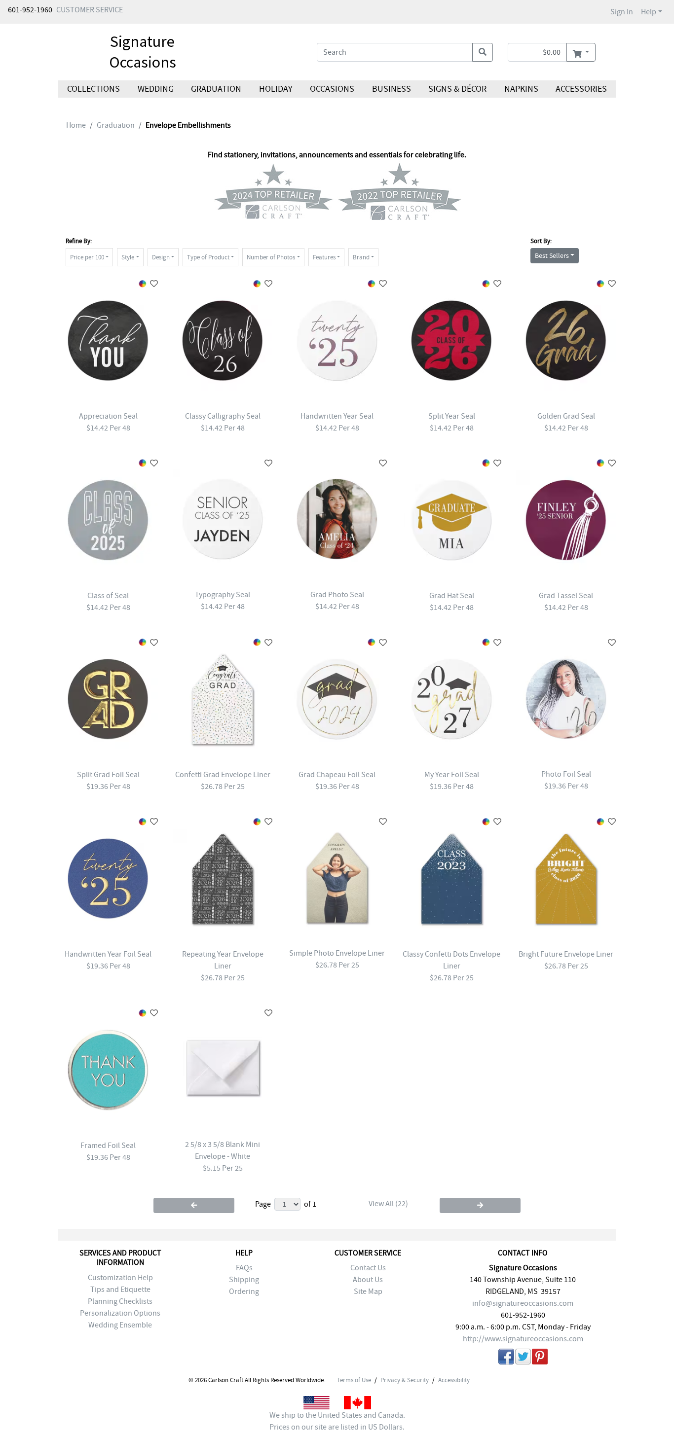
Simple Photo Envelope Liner (337, 953)
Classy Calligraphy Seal (223, 416)
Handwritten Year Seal (337, 416)
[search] (482, 52)
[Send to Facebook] (506, 1358)
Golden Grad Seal (566, 416)
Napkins (521, 89)
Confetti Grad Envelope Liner (222, 775)
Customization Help (120, 1278)
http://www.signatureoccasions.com (523, 1339)
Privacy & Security (404, 1380)
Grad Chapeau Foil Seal (337, 775)
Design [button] (161, 257)
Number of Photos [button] (271, 257)
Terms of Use (354, 1380)
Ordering (244, 1291)
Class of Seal (108, 596)
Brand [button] (361, 257)
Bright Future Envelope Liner (566, 954)
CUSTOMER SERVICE (89, 10)
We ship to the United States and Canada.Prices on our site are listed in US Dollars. (337, 1421)
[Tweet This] (523, 1358)
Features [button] (324, 257)
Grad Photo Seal (337, 595)
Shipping (244, 1280)
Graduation (216, 89)
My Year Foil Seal (451, 775)
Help (648, 12)
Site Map (368, 1291)
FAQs (244, 1268)
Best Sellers (552, 255)
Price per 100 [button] (87, 257)
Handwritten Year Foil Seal (108, 954)
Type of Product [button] (208, 257)
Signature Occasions (142, 52)
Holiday (275, 89)
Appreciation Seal (108, 416)
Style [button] (127, 257)
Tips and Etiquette (120, 1289)
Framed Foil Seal (108, 1145)
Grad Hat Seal (451, 596)
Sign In (621, 12)
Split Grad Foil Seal (108, 775)
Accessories (581, 89)
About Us (368, 1280)
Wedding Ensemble (120, 1325)
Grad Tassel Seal (566, 596)
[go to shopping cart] (581, 52)
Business (391, 89)
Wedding (155, 89)
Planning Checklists (120, 1301)
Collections (93, 89)
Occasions (332, 89)
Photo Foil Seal (566, 774)
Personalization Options (120, 1313)
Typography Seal (222, 595)
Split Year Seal (451, 416)
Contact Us (368, 1268)
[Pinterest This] (539, 1358)
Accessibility (454, 1380)
